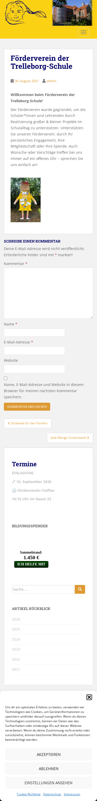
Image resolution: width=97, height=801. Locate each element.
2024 (16, 639)
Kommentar (15, 263)
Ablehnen (48, 768)
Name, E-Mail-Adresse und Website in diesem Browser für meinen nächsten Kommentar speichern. (44, 390)
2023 (16, 649)
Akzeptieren (49, 754)
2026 (16, 619)
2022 (16, 659)
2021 (16, 669)
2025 (16, 629)
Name (10, 324)
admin (51, 81)
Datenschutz (52, 794)
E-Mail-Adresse (18, 342)
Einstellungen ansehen (48, 782)
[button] (89, 697)
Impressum (72, 794)
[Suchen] (80, 589)
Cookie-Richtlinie (29, 794)
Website (11, 360)
